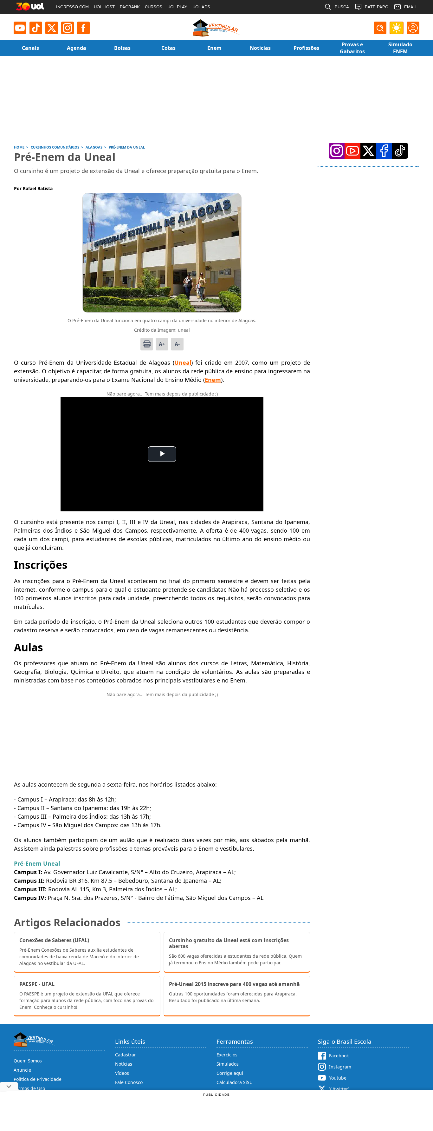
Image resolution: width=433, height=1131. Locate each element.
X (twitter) (339, 1089)
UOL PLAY (177, 6)
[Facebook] (384, 151)
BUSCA (342, 6)
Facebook (339, 1056)
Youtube (337, 1078)
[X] (51, 28)
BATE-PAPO (376, 6)
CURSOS (153, 6)
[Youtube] (20, 28)
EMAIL (410, 6)
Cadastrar (125, 1055)
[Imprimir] (146, 344)
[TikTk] (400, 151)
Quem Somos (28, 1061)
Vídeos (122, 1073)
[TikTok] (35, 28)
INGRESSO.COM (72, 6)
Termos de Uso (29, 1088)
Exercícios (227, 1055)
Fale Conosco (129, 1082)
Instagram (340, 1067)
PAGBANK (130, 6)
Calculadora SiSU (235, 1082)
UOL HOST (104, 6)
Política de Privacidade (37, 1079)
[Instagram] (67, 28)
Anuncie (22, 1070)
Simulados (228, 1064)
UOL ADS (201, 6)
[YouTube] (352, 151)
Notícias (123, 1064)
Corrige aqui (230, 1073)
